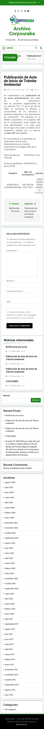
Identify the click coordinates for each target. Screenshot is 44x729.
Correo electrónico (14, 291)
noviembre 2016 (11, 675)
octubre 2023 (10, 533)
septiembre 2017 (12, 624)
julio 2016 (9, 695)
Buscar (6, 395)
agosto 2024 (10, 482)
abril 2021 (9, 619)
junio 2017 (9, 639)
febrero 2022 (10, 609)
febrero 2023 (10, 568)
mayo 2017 (9, 644)
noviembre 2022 (11, 578)
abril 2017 (9, 649)
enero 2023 (9, 573)
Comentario (12, 250)
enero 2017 (9, 665)
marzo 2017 (10, 654)
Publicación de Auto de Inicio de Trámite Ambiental (22, 3)
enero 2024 (9, 518)
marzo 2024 (10, 508)
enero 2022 (9, 614)
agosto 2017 (10, 629)
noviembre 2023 (11, 528)
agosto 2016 (10, 690)
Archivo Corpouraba (22, 31)
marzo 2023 (10, 563)
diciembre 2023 (11, 523)
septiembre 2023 (12, 538)
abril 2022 (9, 599)
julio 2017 (9, 634)
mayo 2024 (9, 497)
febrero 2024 (10, 513)
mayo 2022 (9, 594)
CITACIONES (12, 381)
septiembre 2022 (12, 589)
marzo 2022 (10, 604)
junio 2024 (9, 492)
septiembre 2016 (12, 685)
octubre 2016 (10, 680)
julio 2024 (9, 487)
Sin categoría (10, 709)
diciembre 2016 (11, 670)
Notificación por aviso (16, 347)
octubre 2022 (10, 583)
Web (8, 301)
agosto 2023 (10, 543)
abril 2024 (9, 502)
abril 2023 (9, 558)
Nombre (10, 281)
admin (8, 89)
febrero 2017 (10, 659)
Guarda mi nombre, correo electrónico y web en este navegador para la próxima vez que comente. (21, 315)
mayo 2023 (9, 553)
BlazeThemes (21, 724)
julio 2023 (9, 548)
